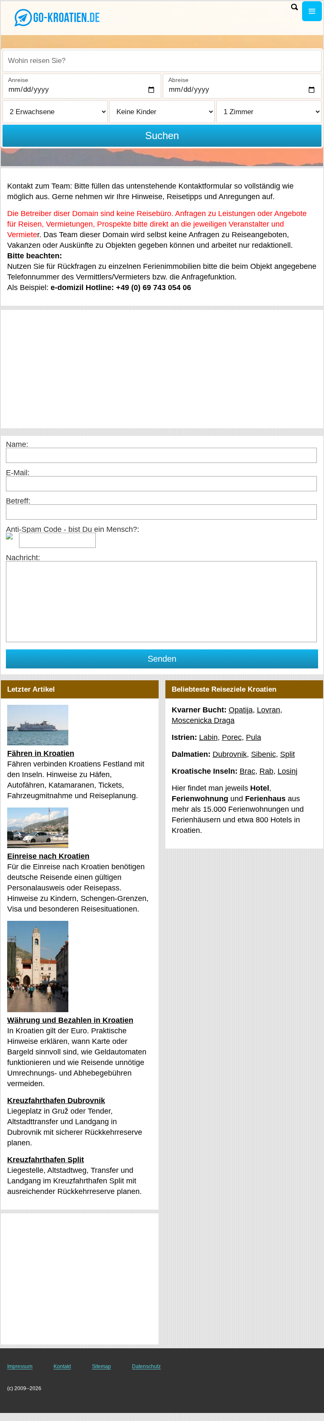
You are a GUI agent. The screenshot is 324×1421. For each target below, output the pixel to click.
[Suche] (294, 7)
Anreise (18, 80)
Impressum (19, 1366)
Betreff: (18, 501)
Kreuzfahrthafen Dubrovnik (56, 1100)
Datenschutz (146, 1366)
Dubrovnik (230, 754)
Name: (17, 444)
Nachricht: (23, 557)
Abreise (178, 80)
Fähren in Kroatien (40, 753)
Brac (247, 771)
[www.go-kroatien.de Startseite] (59, 17)
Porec (232, 737)
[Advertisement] (162, 369)
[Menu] (312, 11)
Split (287, 754)
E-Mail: (18, 472)
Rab (266, 771)
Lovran (268, 710)
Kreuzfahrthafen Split (45, 1159)
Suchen (162, 135)
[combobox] (162, 61)
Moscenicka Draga (203, 720)
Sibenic (263, 754)
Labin (208, 737)
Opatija (241, 710)
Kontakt (62, 1366)
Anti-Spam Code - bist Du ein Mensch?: (72, 529)
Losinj (287, 771)
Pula (253, 737)
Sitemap (101, 1366)
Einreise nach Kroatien (48, 856)
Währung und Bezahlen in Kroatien (70, 1020)
